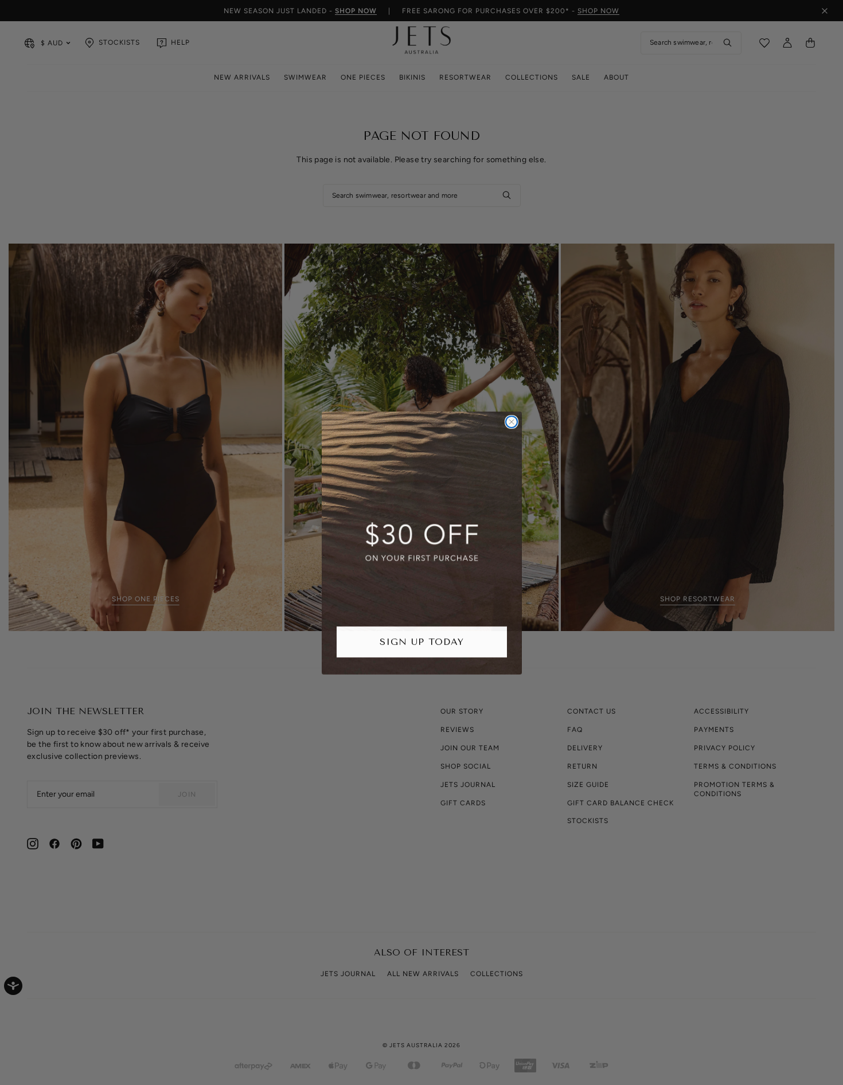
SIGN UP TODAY (422, 641)
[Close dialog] (511, 421)
